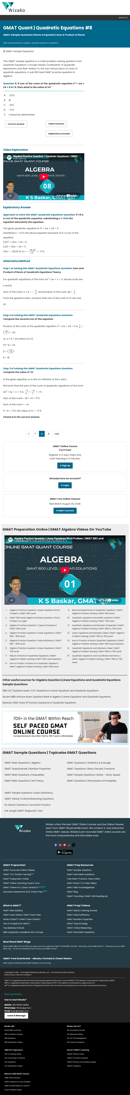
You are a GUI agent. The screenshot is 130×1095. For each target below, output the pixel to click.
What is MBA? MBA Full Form (14, 946)
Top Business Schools (13, 927)
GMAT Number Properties (80, 919)
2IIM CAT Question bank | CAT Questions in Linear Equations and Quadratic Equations (50, 690)
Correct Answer (16, 124)
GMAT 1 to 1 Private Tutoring (18, 874)
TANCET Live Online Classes (77, 1058)
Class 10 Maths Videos (13, 1090)
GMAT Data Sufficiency (78, 914)
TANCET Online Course (75, 1054)
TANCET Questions (74, 1066)
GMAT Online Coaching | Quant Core (21, 883)
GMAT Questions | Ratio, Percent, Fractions (91, 768)
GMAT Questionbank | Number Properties (27, 768)
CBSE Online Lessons (12, 1078)
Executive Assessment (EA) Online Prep (23, 891)
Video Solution (56, 123)
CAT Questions (10, 1062)
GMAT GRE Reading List (96, 896)
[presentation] (31, 251)
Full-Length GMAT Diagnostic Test (23, 810)
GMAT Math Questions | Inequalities (24, 774)
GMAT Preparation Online (16, 878)
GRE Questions (10, 1038)
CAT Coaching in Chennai (14, 1058)
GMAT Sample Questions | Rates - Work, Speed (93, 774)
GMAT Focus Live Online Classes (19, 870)
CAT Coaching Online (12, 1054)
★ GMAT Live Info (65, 510)
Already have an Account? (65, 478)
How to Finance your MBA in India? (43, 949)
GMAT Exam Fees (32, 914)
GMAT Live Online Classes (65, 498)
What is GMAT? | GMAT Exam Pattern (21, 919)
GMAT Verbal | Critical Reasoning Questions (29, 798)
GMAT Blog (72, 891)
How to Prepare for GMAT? (16, 923)
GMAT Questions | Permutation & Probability (91, 780)
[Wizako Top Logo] (13, 11)
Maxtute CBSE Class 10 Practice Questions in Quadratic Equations (39, 702)
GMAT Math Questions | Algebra (22, 762)
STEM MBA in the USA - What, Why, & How (77, 946)
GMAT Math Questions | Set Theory (24, 780)
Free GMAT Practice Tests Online (83, 878)
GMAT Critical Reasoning (79, 927)
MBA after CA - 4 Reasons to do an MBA (109, 946)
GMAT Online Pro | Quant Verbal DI (24, 887)
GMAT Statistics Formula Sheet (39, 963)
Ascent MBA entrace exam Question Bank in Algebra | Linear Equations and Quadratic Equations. (57, 696)
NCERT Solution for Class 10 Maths (17, 1082)
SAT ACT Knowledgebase (76, 1038)
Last (57, 433)
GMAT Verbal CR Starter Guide (14, 963)
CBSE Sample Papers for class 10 (17, 1086)
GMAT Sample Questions (12, 43)
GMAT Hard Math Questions (80, 874)
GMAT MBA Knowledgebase (80, 887)
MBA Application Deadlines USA (18, 932)
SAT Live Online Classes (76, 1030)
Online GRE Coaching (12, 1030)
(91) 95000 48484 (20, 1004)
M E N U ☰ (123, 17)
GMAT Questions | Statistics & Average (89, 762)
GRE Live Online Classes (13, 1034)
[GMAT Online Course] (65, 742)
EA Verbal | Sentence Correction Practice (27, 804)
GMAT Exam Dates (12, 914)
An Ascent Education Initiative (62, 972)
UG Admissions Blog (75, 1034)
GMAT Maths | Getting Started (82, 910)
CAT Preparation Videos (13, 1066)
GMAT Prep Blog (75, 896)
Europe (39, 932)
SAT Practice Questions (76, 1042)
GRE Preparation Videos (13, 1042)
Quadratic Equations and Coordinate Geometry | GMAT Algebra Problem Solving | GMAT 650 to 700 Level (97, 659)
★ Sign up (65, 465)
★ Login (65, 485)
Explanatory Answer (59, 133)
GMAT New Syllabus (13, 910)
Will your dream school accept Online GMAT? (43, 946)
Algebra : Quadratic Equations (36, 43)
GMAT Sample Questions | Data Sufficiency (28, 792)
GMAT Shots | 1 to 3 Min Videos (82, 883)
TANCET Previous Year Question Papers (81, 1062)
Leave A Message (16, 1015)
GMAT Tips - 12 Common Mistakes (16, 949)
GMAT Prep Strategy (77, 923)
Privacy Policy (9, 975)
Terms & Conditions (23, 975)
